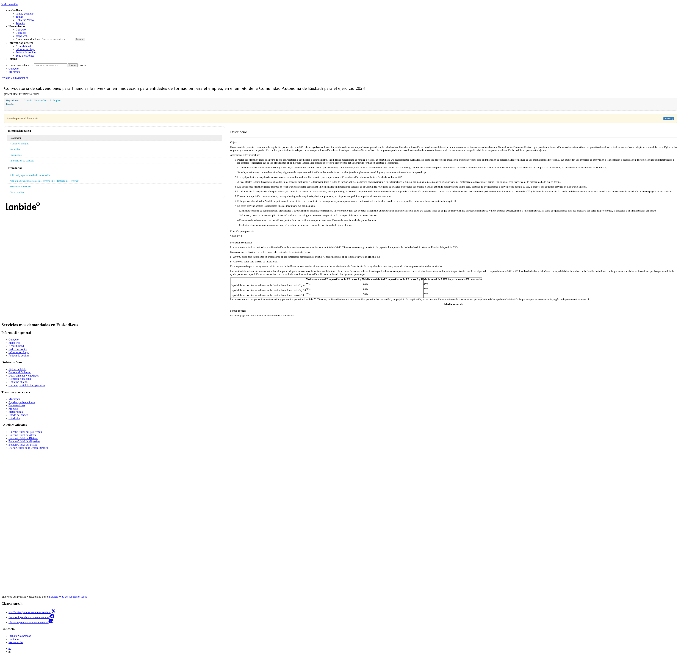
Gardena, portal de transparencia (27, 385)
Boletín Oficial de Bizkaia (23, 438)
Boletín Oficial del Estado (23, 444)
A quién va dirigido (19, 143)
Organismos (15, 154)
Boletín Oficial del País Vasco (25, 431)
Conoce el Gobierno (20, 372)
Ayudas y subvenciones (14, 77)
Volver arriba (16, 642)
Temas (19, 16)
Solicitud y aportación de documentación (30, 175)
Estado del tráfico (18, 414)
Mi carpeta (14, 71)
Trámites (20, 23)
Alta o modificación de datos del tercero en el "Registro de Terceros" (44, 180)
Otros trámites (17, 192)
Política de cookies (26, 52)
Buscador (21, 32)
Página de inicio (25, 13)
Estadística (14, 418)
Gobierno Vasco (25, 19)
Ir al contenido (9, 4)
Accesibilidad (23, 46)
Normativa (15, 149)
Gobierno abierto (18, 381)
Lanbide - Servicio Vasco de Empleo (42, 100)
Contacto (21, 29)
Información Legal (19, 352)
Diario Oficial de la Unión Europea (28, 447)
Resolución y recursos (20, 186)
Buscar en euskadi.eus (28, 39)
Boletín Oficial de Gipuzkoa (24, 441)
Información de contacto (22, 160)
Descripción (15, 137)
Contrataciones (17, 405)
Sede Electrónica (25, 55)
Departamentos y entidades (24, 375)
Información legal (25, 49)
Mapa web (21, 35)
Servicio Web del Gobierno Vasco (68, 596)
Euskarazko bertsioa (20, 635)
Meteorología (16, 411)
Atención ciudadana (20, 378)
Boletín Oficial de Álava (22, 435)
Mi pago (13, 408)
